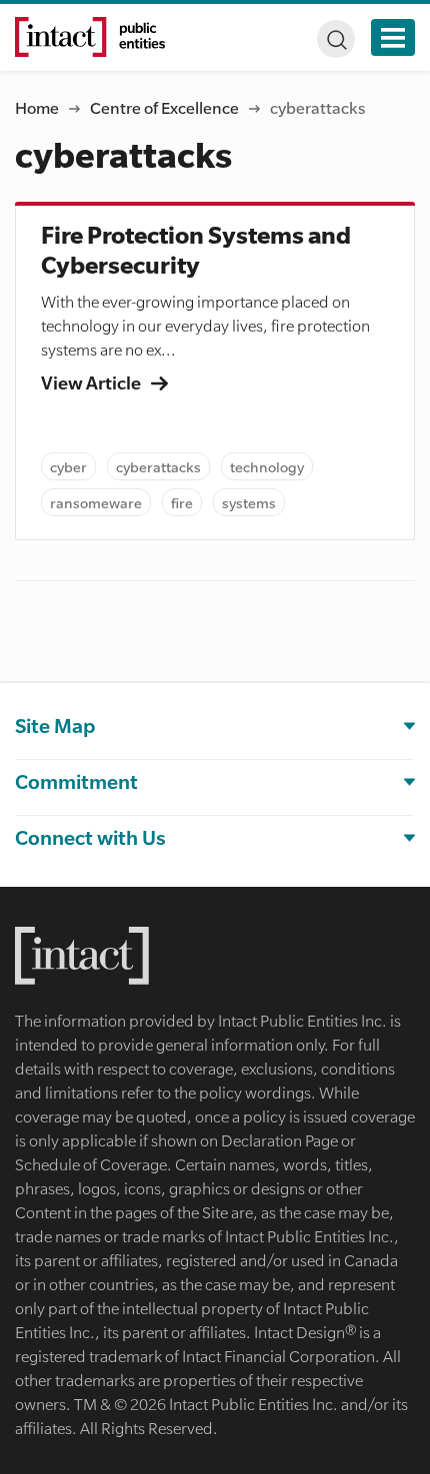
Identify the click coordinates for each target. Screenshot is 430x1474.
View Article (92, 382)
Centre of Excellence (164, 107)
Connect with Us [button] (90, 837)
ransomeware (96, 502)
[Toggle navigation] (393, 37)
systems (249, 502)
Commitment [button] (76, 781)
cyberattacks (158, 466)
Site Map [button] (55, 725)
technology (267, 466)
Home (37, 107)
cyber (68, 466)
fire (182, 502)
